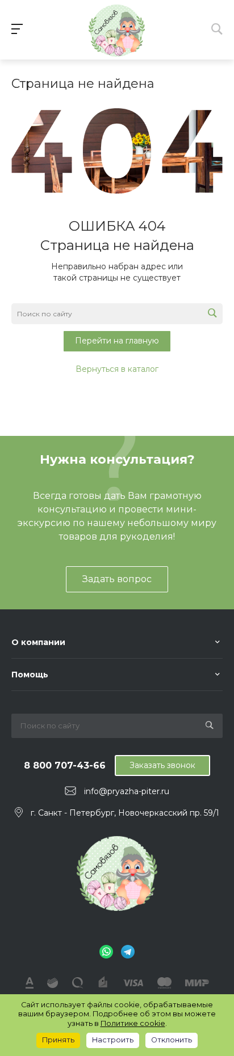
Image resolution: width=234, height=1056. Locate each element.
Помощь (29, 674)
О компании (38, 642)
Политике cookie (133, 1023)
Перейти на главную (117, 341)
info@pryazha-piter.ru (126, 791)
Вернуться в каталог (117, 369)
